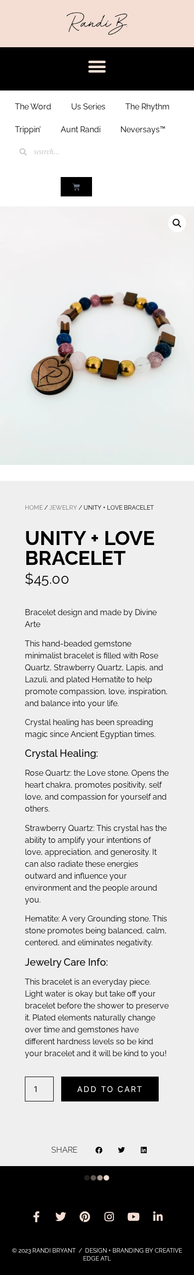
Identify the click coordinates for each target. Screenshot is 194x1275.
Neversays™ (143, 129)
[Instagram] (109, 1217)
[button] (97, 66)
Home (34, 507)
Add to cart (110, 1089)
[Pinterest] (85, 1217)
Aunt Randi (80, 129)
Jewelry (63, 507)
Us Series (88, 106)
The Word (33, 106)
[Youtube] (134, 1217)
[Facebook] (36, 1217)
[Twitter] (61, 1217)
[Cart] (76, 186)
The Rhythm (147, 106)
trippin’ (28, 129)
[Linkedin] (158, 1217)
